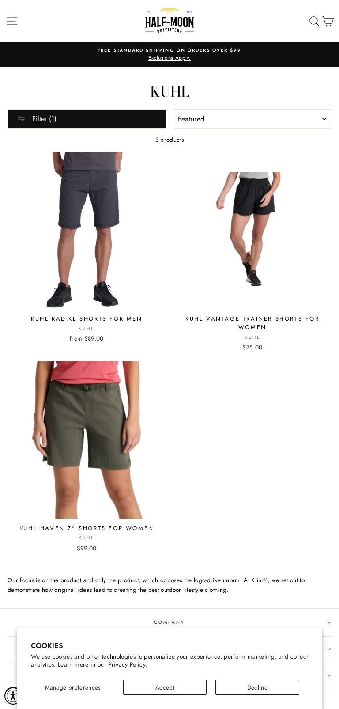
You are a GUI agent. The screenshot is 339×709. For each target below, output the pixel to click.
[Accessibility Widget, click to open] (13, 696)
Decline (257, 687)
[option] (169, 55)
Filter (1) (43, 119)
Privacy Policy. (127, 664)
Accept (164, 687)
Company (169, 622)
